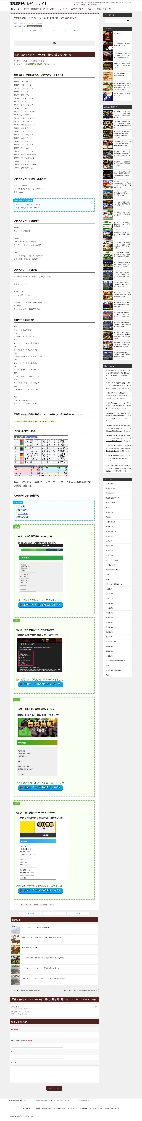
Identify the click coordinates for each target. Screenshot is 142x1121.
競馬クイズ (109, 546)
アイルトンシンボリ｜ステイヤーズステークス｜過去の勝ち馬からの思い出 (43, 978)
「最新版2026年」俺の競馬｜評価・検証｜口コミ (122, 44)
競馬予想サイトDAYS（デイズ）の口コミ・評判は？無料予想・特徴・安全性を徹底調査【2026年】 (122, 114)
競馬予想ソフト (111, 641)
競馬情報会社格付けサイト (29, 3)
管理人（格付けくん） (104, 9)
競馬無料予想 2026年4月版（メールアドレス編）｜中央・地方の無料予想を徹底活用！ (122, 315)
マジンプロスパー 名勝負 (29, 947)
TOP (21, 1100)
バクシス (23, 513)
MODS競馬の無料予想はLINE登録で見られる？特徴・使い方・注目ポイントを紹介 (122, 264)
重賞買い (109, 507)
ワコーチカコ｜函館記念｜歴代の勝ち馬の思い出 (26, 990)
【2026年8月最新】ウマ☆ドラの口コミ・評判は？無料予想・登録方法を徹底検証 (118, 468)
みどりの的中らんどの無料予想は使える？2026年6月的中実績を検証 (122, 224)
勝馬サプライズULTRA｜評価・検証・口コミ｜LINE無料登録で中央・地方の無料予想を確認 (122, 335)
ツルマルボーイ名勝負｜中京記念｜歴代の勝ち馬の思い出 (80, 990)
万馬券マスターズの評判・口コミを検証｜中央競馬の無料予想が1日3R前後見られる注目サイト (118, 448)
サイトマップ (62, 9)
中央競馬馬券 (110, 565)
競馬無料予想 (110, 493)
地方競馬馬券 (110, 593)
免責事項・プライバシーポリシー (82, 9)
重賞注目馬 (109, 550)
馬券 (51, 905)
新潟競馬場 (109, 627)
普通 (107, 579)
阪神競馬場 (109, 617)
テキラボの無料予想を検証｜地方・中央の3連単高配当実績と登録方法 (122, 204)
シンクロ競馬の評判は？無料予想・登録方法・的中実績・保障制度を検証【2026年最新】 (122, 174)
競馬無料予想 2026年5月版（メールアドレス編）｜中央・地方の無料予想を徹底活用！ (122, 275)
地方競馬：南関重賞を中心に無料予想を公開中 (39, 9)
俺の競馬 (22, 510)
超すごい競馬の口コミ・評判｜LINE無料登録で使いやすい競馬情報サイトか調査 (122, 294)
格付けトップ (15, 9)
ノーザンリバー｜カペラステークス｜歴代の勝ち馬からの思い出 (40, 968)
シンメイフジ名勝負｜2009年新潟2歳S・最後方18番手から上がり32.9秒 (43, 958)
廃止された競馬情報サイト (115, 584)
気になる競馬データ (112, 498)
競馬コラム (109, 555)
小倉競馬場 (109, 656)
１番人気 (109, 541)
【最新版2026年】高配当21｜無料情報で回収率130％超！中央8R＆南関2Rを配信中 (122, 56)
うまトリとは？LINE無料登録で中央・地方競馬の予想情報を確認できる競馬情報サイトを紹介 (122, 245)
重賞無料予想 (110, 488)
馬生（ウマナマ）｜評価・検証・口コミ (122, 94)
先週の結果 (109, 483)
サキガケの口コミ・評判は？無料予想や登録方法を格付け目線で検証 (122, 304)
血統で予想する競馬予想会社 (115, 661)
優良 (107, 574)
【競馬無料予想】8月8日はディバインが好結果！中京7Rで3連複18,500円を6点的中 (122, 143)
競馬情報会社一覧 (112, 570)
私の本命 (109, 637)
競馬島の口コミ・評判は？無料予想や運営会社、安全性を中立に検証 (122, 163)
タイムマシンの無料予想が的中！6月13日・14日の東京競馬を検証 (122, 214)
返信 (96, 1006)
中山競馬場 (109, 608)
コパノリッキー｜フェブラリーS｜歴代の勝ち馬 (36, 927)
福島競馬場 (109, 651)
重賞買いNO (110, 512)
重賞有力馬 (109, 526)
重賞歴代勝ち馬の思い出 (34, 26)
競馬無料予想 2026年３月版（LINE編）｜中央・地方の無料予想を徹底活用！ (122, 354)
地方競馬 (109, 589)
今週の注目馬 (110, 522)
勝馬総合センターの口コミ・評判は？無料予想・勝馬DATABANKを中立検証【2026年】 (122, 134)
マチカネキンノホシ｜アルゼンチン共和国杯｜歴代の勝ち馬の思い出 (42, 937)
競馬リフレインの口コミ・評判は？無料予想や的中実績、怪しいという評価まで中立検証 (122, 154)
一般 (107, 665)
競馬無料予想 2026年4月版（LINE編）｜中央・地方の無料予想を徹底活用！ (122, 324)
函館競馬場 (109, 646)
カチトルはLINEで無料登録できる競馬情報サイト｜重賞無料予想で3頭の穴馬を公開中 (122, 254)
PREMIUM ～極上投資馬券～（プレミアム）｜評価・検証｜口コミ (122, 65)
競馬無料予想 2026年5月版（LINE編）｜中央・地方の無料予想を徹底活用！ (122, 284)
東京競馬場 (109, 603)
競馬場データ (110, 598)
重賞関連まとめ (111, 531)
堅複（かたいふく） (112, 503)
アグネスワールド (26, 905)
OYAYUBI (23, 517)
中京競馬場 (109, 622)
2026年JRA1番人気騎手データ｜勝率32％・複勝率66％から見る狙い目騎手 (122, 194)
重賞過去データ (111, 536)
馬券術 (108, 517)
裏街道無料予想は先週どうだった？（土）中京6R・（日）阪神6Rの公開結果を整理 (122, 344)
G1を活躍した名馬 (20, 26)
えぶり (21, 506)
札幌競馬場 (109, 632)
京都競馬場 (109, 613)
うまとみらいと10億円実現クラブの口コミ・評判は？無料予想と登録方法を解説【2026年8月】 (118, 373)
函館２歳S (44, 905)
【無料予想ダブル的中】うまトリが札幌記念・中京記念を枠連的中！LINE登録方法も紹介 (122, 124)
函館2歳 (36, 905)
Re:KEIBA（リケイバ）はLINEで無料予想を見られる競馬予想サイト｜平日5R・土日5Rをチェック (122, 184)
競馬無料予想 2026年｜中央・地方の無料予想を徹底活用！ (122, 234)
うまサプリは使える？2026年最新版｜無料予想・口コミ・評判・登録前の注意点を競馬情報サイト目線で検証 (122, 86)
